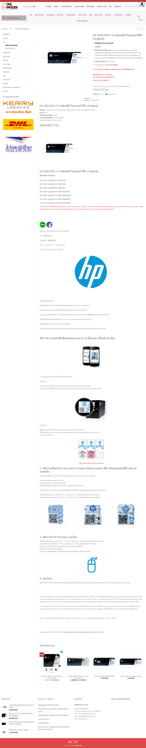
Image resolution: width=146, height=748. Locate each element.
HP (31, 15)
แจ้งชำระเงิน (102, 6)
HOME (48, 6)
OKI (90, 15)
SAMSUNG (70, 15)
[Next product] (138, 29)
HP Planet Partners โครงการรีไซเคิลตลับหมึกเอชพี (53, 710)
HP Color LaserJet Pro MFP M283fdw (129, 58)
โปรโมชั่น (90, 6)
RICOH (108, 15)
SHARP (128, 15)
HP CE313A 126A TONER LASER (131, 676)
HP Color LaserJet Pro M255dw (53, 184)
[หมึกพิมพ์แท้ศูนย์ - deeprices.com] (10, 6)
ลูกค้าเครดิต (79, 6)
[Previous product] (142, 29)
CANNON (50, 15)
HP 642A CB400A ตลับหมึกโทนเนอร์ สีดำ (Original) (51, 677)
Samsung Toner (43, 719)
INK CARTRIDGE (10, 48)
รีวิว (110, 6)
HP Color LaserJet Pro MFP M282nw (55, 191)
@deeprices (48, 235)
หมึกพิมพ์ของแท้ (43, 723)
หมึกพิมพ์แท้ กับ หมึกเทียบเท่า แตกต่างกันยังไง (53, 715)
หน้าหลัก (4, 29)
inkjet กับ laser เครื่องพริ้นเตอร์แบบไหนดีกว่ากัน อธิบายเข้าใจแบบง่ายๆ (54, 728)
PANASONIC (82, 21)
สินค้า (56, 6)
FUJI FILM (82, 15)
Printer (5, 91)
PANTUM (99, 15)
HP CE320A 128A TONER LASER (104, 676)
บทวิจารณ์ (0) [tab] (95, 100)
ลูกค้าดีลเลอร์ (66, 6)
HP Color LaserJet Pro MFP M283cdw (126, 55)
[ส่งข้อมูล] (34, 6)
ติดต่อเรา (118, 6)
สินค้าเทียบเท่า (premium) (11, 87)
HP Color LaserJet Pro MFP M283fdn (55, 199)
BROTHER (39, 15)
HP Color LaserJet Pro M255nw (120, 50)
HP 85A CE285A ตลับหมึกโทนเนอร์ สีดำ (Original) (78, 677)
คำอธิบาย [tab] (87, 100)
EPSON (60, 15)
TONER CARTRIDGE (22, 29)
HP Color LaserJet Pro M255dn (123, 52)
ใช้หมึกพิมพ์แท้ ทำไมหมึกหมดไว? (48, 705)
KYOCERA (118, 15)
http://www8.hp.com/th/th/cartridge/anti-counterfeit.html (82, 632)
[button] (13, 17)
